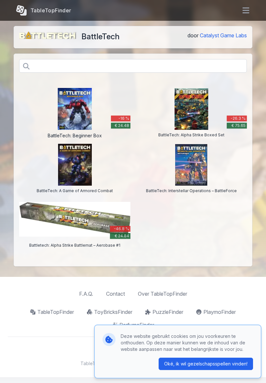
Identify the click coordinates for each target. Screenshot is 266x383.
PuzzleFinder (167, 312)
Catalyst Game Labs (223, 35)
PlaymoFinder (219, 312)
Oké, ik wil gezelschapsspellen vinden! (206, 363)
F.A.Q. (86, 293)
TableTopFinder (55, 312)
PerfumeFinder (136, 325)
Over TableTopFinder (162, 293)
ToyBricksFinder (113, 312)
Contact (115, 293)
